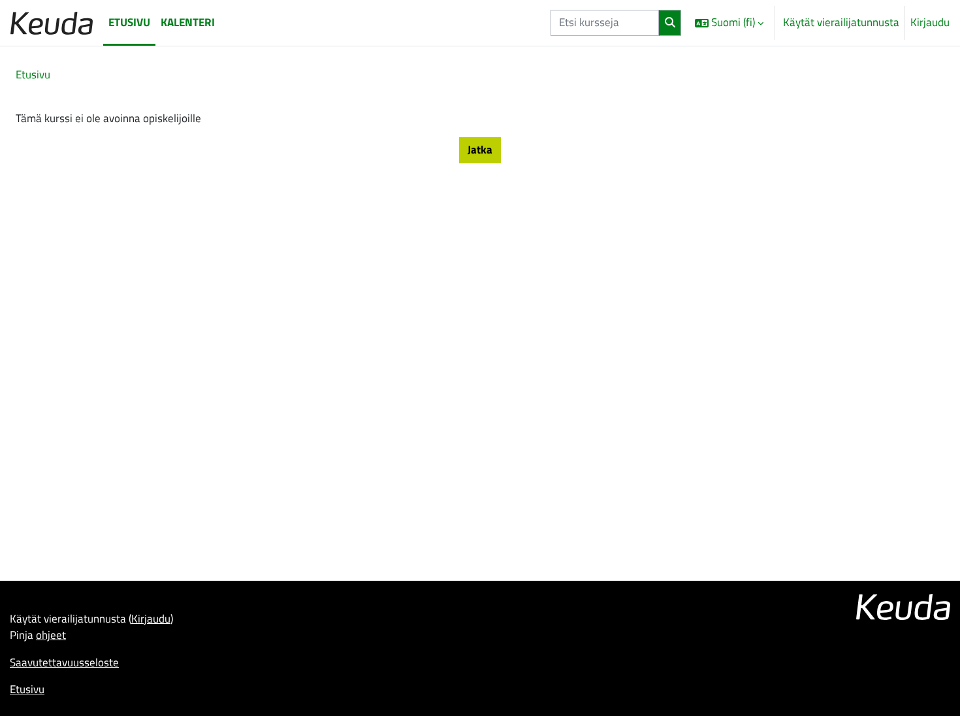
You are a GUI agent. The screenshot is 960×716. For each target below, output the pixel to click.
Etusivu (33, 74)
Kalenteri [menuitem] (188, 22)
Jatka (480, 149)
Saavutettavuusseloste (64, 662)
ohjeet (51, 634)
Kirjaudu (930, 22)
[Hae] (670, 23)
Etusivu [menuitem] (129, 22)
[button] (729, 23)
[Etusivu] (51, 22)
